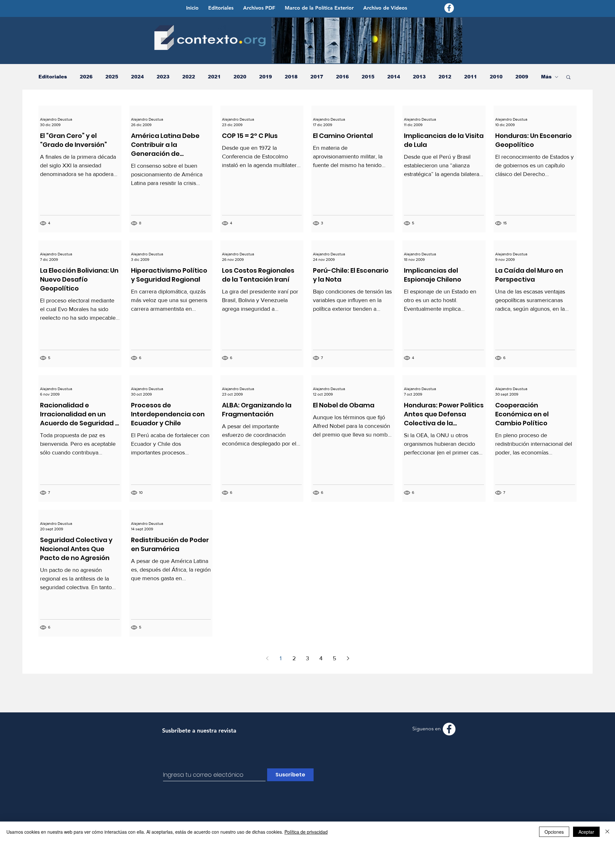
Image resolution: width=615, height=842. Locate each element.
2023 (163, 76)
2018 (291, 76)
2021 (214, 76)
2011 (470, 76)
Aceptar (586, 832)
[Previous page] (267, 658)
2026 (86, 76)
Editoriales (52, 76)
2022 (188, 76)
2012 (445, 76)
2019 (265, 76)
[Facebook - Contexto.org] (449, 8)
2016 (342, 76)
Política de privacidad (306, 832)
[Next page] (348, 658)
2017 (316, 76)
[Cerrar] (607, 832)
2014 (393, 76)
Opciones (554, 832)
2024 (137, 76)
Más (546, 76)
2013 (419, 76)
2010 (496, 76)
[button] (568, 77)
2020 (240, 76)
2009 (521, 76)
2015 (368, 76)
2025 (111, 76)
